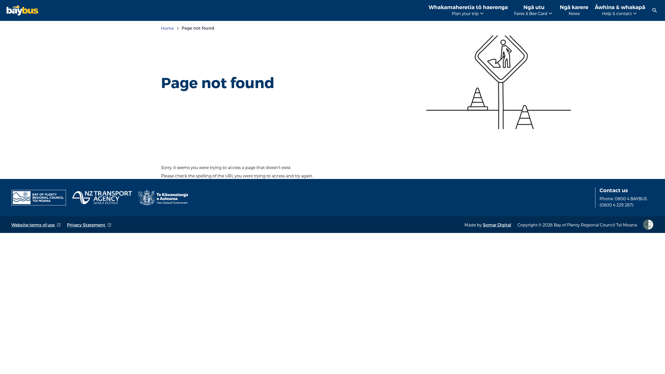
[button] (654, 10)
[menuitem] (654, 10)
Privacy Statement (89, 224)
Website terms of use (36, 224)
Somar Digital (497, 224)
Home (167, 28)
